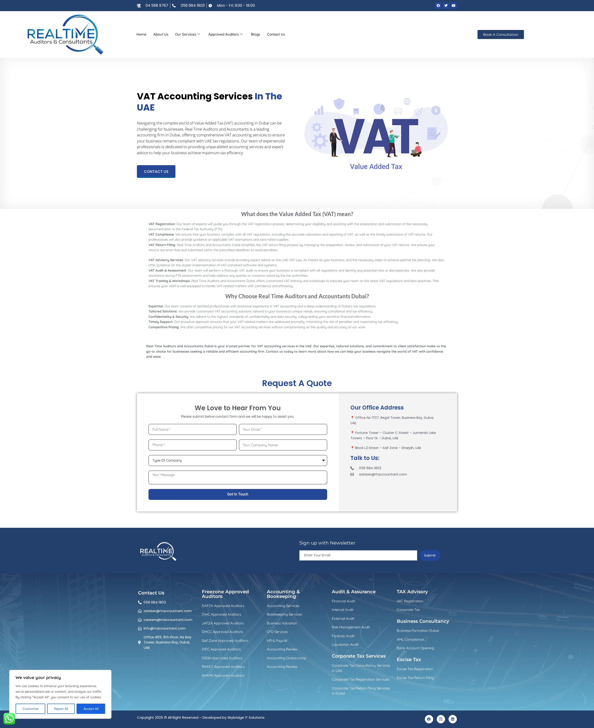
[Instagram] (441, 719)
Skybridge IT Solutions (246, 717)
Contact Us (276, 34)
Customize (31, 709)
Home (141, 34)
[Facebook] (429, 719)
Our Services (185, 34)
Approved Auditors (223, 34)
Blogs (255, 34)
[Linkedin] (453, 719)
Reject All (61, 709)
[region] (60, 694)
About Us (160, 34)
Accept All (91, 709)
